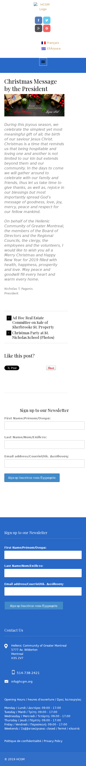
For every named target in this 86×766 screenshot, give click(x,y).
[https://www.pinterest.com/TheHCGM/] (46, 28)
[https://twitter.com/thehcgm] (46, 20)
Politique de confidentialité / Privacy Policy (33, 741)
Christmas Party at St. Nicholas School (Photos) (33, 335)
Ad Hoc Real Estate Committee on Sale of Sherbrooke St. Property (33, 322)
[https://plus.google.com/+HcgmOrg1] (38, 28)
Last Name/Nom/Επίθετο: (25, 437)
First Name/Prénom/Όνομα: (27, 418)
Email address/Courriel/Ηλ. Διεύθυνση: (36, 456)
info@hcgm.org (22, 681)
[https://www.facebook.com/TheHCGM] (38, 20)
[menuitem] (50, 43)
